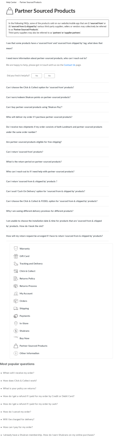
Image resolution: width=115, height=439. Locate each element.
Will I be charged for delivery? (18, 419)
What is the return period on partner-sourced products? (34, 162)
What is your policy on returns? (19, 388)
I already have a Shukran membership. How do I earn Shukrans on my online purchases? (49, 435)
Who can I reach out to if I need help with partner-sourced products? (40, 172)
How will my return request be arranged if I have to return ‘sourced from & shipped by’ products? (54, 236)
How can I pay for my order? (18, 427)
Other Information (29, 353)
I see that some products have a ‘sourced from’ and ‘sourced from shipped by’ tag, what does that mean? (54, 46)
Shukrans (24, 331)
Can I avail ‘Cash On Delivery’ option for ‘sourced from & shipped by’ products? (45, 191)
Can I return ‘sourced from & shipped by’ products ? (31, 181)
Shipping (24, 308)
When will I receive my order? (18, 373)
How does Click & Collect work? (20, 381)
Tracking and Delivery (31, 263)
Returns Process (28, 286)
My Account (26, 293)
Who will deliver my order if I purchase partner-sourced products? (39, 117)
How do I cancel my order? (17, 412)
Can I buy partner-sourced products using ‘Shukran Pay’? (34, 107)
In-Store (24, 323)
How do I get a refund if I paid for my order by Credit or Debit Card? (38, 396)
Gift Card (24, 256)
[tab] (57, 45)
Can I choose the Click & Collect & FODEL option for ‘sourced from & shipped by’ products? (51, 201)
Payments (25, 316)
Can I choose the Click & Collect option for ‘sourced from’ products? (40, 87)
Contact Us (69, 64)
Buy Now (24, 338)
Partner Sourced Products (31, 2)
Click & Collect (27, 271)
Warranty (25, 249)
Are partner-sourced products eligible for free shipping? (34, 142)
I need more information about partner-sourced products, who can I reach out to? (46, 58)
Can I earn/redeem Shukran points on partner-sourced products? (38, 97)
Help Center (11, 2)
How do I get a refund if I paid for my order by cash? (30, 404)
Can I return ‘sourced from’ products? (24, 152)
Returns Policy (27, 278)
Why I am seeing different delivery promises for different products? (39, 211)
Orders (23, 301)
